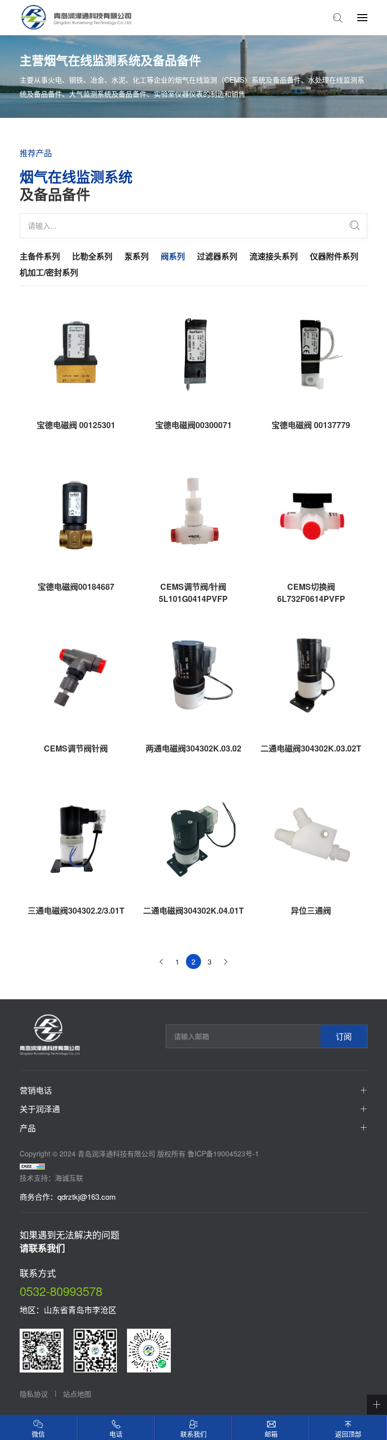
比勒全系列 (92, 256)
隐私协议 (34, 1394)
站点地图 (77, 1394)
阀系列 (173, 256)
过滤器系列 (217, 256)
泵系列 (136, 256)
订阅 (344, 1036)
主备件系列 (40, 256)
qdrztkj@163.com (86, 1196)
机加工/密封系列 (49, 272)
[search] (355, 226)
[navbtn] (362, 17)
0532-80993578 (61, 1290)
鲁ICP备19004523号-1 (223, 1153)
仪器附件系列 (334, 256)
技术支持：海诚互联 (51, 1178)
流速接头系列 (273, 256)
